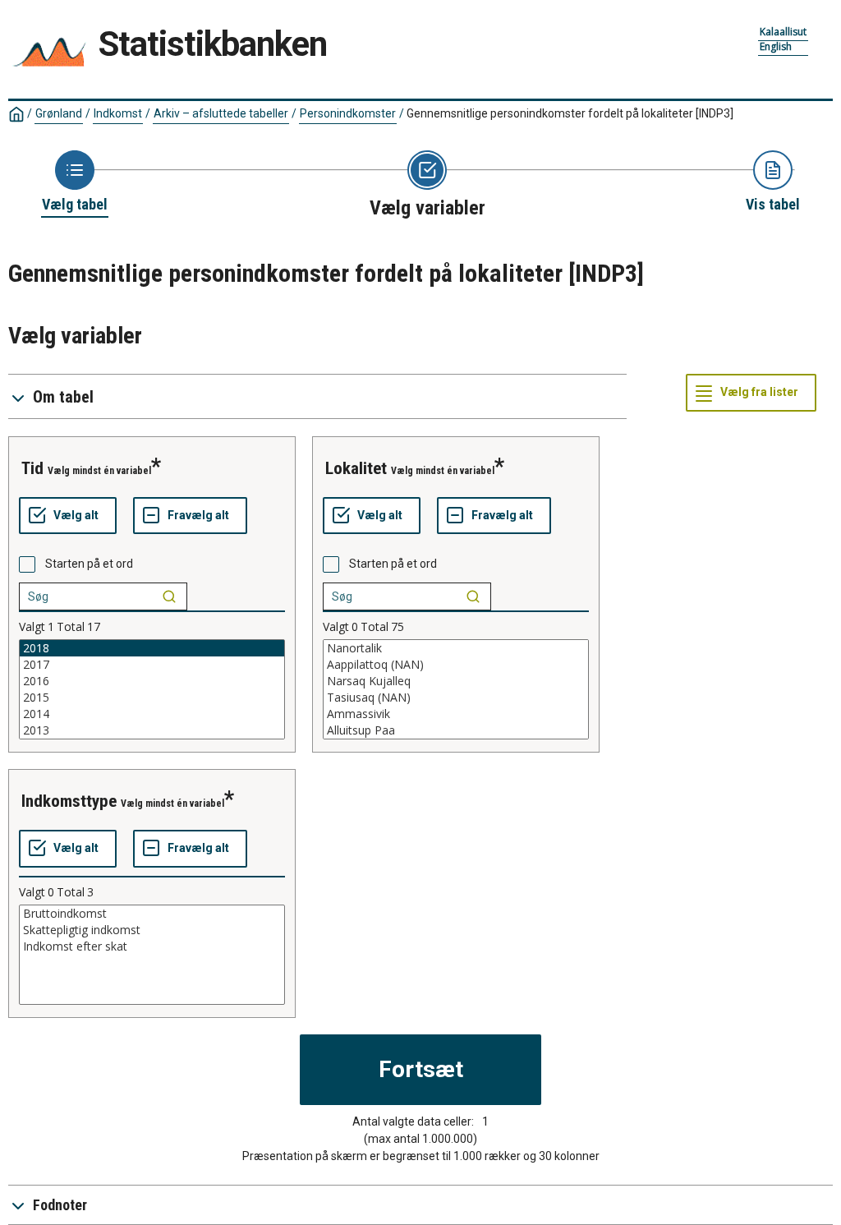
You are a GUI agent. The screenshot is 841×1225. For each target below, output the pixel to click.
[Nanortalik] (456, 648)
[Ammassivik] (456, 714)
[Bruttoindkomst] (152, 913)
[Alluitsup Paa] (456, 730)
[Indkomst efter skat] (152, 946)
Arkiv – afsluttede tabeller (221, 113)
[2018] (152, 648)
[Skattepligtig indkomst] (152, 930)
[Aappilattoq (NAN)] (456, 664)
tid (32, 468)
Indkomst (118, 113)
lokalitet (356, 468)
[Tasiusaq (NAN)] (456, 697)
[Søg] (169, 596)
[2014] (152, 714)
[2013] (152, 730)
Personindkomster (348, 113)
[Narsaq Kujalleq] (456, 681)
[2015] (152, 697)
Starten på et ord (89, 563)
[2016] (152, 681)
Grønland (58, 113)
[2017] (152, 664)
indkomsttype (69, 801)
